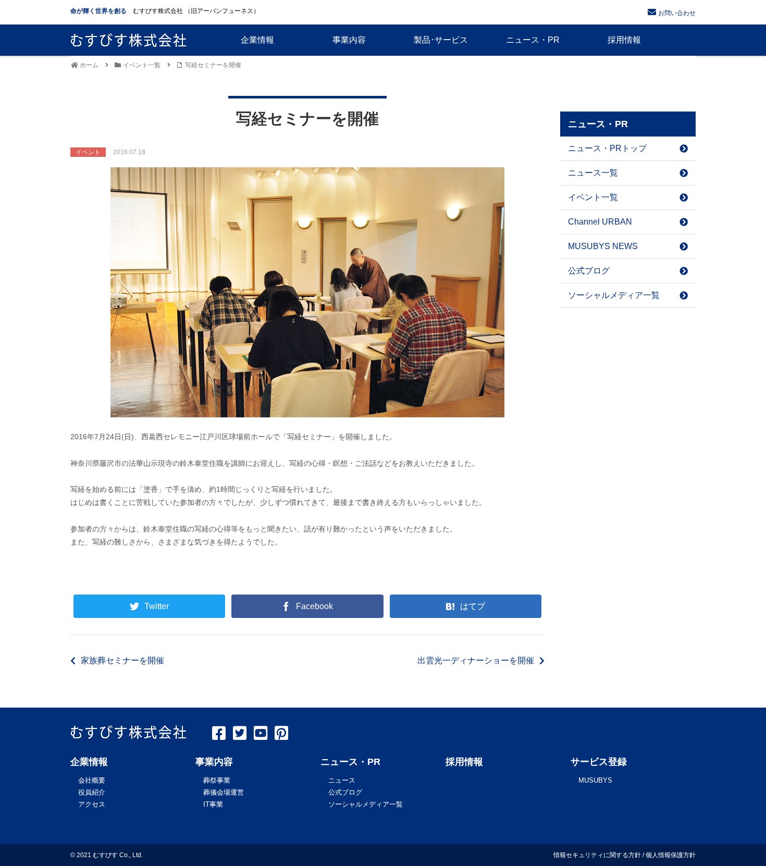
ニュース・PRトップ (607, 148)
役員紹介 (91, 792)
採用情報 (464, 762)
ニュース (341, 780)
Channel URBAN (600, 221)
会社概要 (91, 780)
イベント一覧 (593, 197)
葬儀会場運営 (223, 792)
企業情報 (89, 762)
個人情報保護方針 (671, 855)
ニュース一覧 (593, 172)
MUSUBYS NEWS (603, 246)
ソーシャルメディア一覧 (614, 295)
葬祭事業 (216, 780)
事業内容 (214, 762)
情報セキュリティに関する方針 (597, 855)
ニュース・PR (350, 762)
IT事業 (213, 804)
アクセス (91, 804)
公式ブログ (589, 270)
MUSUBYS (595, 780)
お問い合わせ (677, 13)
